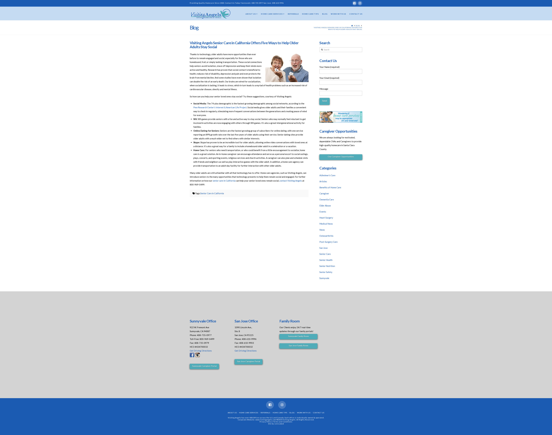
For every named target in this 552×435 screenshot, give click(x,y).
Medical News (326, 223)
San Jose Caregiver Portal (248, 361)
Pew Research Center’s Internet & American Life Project (220, 107)
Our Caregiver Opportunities (341, 156)
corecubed (279, 424)
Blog (358, 25)
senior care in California (224, 180)
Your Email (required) (329, 78)
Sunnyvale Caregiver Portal (204, 366)
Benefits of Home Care (330, 187)
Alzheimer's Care (327, 175)
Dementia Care (326, 199)
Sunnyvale (324, 278)
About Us (232, 413)
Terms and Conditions (282, 422)
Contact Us (318, 413)
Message (323, 89)
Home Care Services (248, 413)
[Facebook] (354, 3)
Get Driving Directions (201, 350)
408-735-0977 (257, 3)
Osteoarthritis (326, 235)
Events (322, 211)
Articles (323, 181)
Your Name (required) (329, 67)
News (322, 229)
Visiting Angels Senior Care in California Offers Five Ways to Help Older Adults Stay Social (338, 28)
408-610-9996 (278, 3)
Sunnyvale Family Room (298, 336)
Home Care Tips (280, 413)
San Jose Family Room (298, 345)
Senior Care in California (212, 193)
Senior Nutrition (327, 266)
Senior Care (325, 254)
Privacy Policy (266, 422)
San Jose (323, 248)
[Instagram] (360, 3)
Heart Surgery (326, 217)
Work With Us (303, 413)
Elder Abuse (325, 205)
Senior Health (325, 260)
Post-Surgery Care (328, 242)
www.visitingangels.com (265, 420)
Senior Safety (325, 272)
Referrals (265, 413)
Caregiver (324, 193)
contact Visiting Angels (291, 180)
